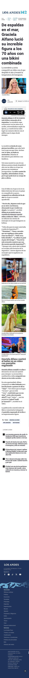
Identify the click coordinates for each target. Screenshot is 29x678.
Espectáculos (7, 606)
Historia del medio (9, 644)
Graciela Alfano (14, 420)
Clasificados (7, 635)
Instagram (16, 422)
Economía (7, 597)
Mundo (6, 609)
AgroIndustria (7, 618)
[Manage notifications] (25, 671)
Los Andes (3, 19)
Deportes (6, 604)
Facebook (5, 574)
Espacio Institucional (10, 625)
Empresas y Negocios (10, 613)
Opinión (6, 611)
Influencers (7, 422)
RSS (5, 642)
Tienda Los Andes (9, 632)
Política (6, 594)
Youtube (20, 574)
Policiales (6, 601)
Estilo (5, 616)
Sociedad (6, 599)
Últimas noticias (8, 592)
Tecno (5, 620)
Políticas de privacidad (10, 639)
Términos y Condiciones (10, 637)
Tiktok (12, 574)
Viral (5, 623)
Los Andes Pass (8, 630)
